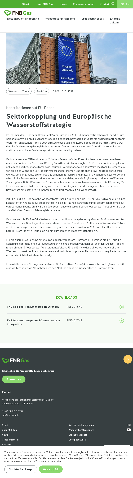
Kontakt (105, 4)
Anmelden (13, 379)
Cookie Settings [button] (21, 469)
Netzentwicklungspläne (23, 18)
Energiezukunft (116, 20)
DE (122, 4)
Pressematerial (83, 4)
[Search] (113, 3)
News (63, 4)
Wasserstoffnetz (18, 91)
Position (41, 91)
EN (128, 4)
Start (25, 4)
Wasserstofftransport (60, 18)
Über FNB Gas (45, 4)
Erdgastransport (93, 18)
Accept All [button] (51, 469)
